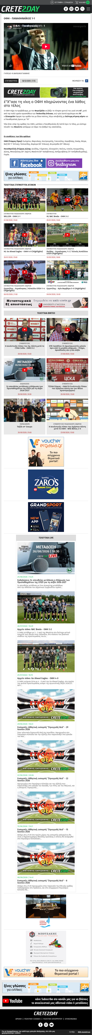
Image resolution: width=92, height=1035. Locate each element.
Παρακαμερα (25, 424)
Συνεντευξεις (24, 343)
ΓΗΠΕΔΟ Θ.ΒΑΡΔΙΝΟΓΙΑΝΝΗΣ (17, 73)
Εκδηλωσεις (24, 384)
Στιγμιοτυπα (11, 81)
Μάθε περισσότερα (84, 1032)
